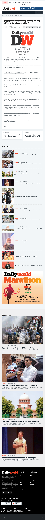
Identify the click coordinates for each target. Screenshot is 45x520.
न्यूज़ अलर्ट (21, 478)
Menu (4, 12)
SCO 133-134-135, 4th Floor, (6, 510)
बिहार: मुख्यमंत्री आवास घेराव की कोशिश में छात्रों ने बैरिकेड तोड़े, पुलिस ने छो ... (28, 155)
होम (20, 475)
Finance (16, 15)
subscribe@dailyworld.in (19, 511)
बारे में (31, 482)
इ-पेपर (31, 475)
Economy (20, 15)
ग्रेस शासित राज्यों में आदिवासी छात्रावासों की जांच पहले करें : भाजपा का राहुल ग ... (28, 183)
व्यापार (21, 482)
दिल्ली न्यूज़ (32, 480)
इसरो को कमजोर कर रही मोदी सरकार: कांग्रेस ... (23, 242)
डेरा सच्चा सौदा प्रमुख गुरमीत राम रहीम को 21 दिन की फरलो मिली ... (26, 196)
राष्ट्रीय (21, 487)
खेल (20, 480)
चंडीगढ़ (31, 478)
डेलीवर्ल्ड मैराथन (33, 487)
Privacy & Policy (40, 517)
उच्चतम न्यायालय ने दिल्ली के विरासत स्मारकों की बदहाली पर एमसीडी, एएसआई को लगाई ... (21, 421)
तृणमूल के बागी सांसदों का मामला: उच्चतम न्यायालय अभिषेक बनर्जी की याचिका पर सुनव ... (20, 385)
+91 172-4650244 (27, 510)
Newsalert (7, 15)
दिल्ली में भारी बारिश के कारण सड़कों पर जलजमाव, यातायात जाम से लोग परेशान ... (28, 220)
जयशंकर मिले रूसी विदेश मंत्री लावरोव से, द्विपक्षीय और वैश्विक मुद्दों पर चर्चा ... (28, 210)
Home (3, 15)
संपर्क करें (32, 484)
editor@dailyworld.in (18, 510)
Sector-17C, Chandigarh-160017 (7, 511)
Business (11, 15)
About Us (34, 517)
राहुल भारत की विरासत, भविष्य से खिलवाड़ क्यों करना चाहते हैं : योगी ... (26, 256)
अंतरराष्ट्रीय (22, 489)
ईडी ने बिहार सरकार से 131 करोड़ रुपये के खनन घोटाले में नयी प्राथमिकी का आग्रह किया (33, 136)
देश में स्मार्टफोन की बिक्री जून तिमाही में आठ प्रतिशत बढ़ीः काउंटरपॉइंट (11, 135)
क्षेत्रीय (21, 484)
